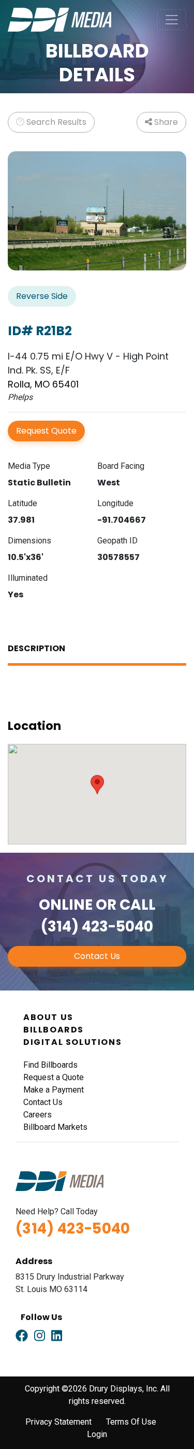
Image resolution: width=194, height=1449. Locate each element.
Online (66, 905)
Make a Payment (53, 1090)
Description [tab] (36, 648)
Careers (37, 1115)
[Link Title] (22, 1336)
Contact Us (97, 956)
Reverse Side (42, 296)
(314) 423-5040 (97, 926)
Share (165, 122)
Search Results (55, 122)
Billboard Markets (55, 1127)
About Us (48, 1017)
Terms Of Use (131, 1422)
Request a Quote (53, 1077)
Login (97, 1434)
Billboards (53, 1030)
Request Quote (46, 431)
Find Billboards (50, 1065)
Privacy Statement (58, 1422)
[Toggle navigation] (171, 19)
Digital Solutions (72, 1042)
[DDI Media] (59, 19)
